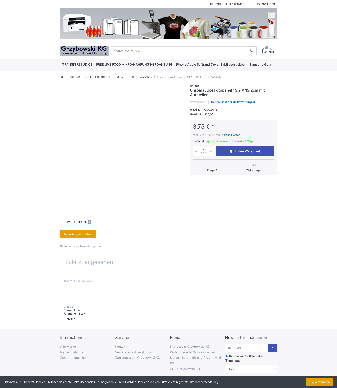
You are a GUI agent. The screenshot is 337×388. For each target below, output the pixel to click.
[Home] (61, 77)
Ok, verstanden (320, 382)
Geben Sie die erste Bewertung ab (233, 102)
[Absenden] (272, 348)
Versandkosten (231, 134)
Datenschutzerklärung (204, 382)
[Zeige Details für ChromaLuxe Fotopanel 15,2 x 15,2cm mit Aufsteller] (78, 287)
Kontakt (215, 4)
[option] (78, 297)
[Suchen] (252, 50)
